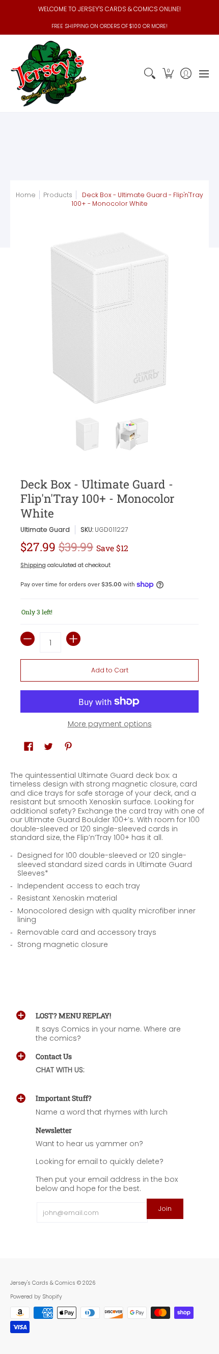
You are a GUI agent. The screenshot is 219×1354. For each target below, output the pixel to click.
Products (57, 195)
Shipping (33, 565)
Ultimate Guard (45, 529)
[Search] (150, 73)
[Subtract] (27, 639)
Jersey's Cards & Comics (42, 1283)
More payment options (110, 724)
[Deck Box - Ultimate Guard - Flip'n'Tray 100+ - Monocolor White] (87, 434)
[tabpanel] (109, 863)
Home (26, 195)
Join (165, 1208)
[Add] (73, 639)
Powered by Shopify (36, 1297)
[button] (168, 73)
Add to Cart (109, 670)
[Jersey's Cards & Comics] (48, 73)
